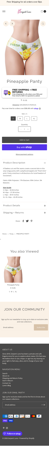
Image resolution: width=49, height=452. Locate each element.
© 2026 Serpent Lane (10, 438)
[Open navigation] (4, 11)
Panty (11, 234)
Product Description (14, 162)
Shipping (15, 105)
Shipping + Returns (13, 212)
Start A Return (7, 380)
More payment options (24, 154)
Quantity (24, 124)
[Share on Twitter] (27, 221)
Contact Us (6, 383)
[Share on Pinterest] (31, 221)
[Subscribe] (43, 405)
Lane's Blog (6, 385)
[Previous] (6, 23)
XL (34, 118)
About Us (5, 376)
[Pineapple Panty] (13, 270)
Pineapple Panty (13, 285)
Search (4, 373)
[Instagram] (7, 428)
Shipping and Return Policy (12, 378)
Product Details (11, 205)
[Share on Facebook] (23, 221)
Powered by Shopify (26, 438)
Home (4, 234)
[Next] (12, 23)
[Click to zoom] (43, 23)
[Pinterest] (3, 428)
